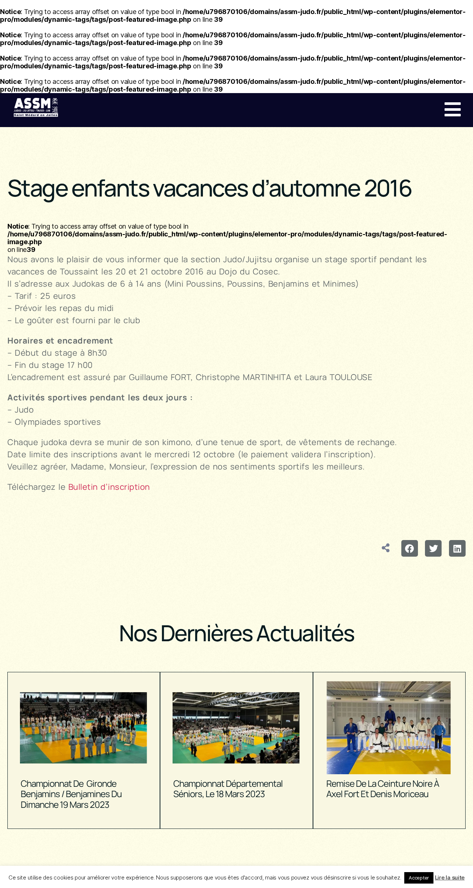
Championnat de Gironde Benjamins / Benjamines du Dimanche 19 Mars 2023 (71, 794)
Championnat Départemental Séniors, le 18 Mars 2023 (228, 788)
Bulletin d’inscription (109, 486)
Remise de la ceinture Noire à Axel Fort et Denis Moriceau (382, 788)
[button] (409, 548)
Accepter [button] (419, 878)
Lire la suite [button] (450, 877)
